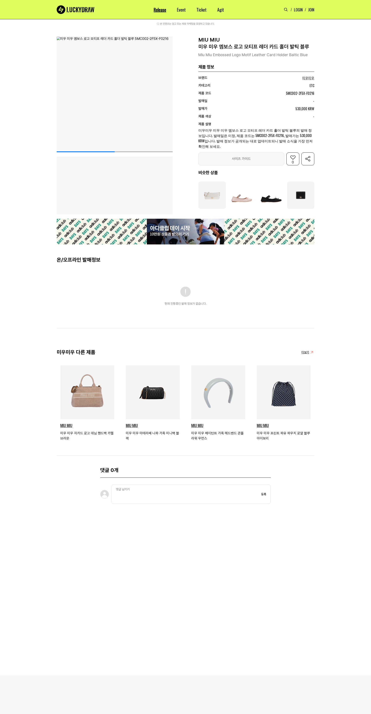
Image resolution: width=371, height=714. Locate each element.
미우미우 (308, 78)
